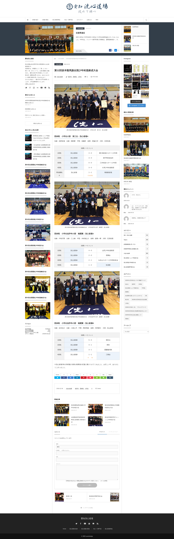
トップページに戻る (88, 507)
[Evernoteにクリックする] (103, 377)
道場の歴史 (45, 19)
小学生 (80, 76)
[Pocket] (90, 377)
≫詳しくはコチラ (30, 84)
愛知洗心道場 (87, 518)
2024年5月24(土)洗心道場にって (133, 314)
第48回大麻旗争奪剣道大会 (87, 33)
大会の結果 (80, 28)
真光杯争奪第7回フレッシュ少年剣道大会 (112, 418)
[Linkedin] (77, 377)
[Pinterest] (84, 377)
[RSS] (49, 88)
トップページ (27, 19)
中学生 (143, 288)
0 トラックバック (113, 431)
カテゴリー (80, 19)
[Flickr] (38, 88)
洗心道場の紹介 (73, 529)
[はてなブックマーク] (71, 377)
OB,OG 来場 (128, 181)
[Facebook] (64, 377)
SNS (97, 19)
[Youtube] (41, 88)
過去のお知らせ (37, 123)
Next (136, 23)
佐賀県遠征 (127, 135)
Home (64, 529)
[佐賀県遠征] (136, 125)
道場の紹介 (35, 19)
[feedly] (89, 523)
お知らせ (89, 19)
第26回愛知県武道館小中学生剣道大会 (78, 406)
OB (146, 295)
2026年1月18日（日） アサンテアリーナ (135, 307)
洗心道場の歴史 (85, 529)
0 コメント (102, 431)
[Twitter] (57, 377)
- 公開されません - (63, 450)
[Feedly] (97, 377)
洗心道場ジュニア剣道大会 (132, 288)
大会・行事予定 (68, 19)
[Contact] (45, 88)
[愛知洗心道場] (87, 9)
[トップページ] (55, 58)
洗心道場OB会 (56, 19)
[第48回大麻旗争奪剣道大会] (49, 39)
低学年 (70, 76)
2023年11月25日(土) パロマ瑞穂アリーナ (135, 280)
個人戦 (127, 299)
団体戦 (75, 76)
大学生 (140, 284)
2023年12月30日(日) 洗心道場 (139, 299)
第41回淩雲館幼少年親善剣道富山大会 (112, 406)
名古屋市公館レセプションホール (133, 295)
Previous (136, 54)
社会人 (127, 284)
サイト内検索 (146, 19)
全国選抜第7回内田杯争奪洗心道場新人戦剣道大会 (78, 419)
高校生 (127, 318)
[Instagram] (34, 88)
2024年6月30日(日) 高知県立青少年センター (136, 311)
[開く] (128, 68)
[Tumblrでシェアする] (110, 377)
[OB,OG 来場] (136, 171)
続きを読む (79, 51)
